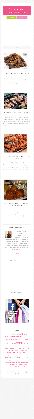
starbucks (25, 362)
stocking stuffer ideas (12, 364)
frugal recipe (18, 348)
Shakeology (13, 362)
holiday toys (26, 355)
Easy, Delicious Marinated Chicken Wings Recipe (17, 157)
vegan (15, 366)
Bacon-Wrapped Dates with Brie (17, 73)
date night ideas (11, 346)
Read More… (19, 249)
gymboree (15, 350)
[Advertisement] (17, 33)
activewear (16, 334)
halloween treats (21, 353)
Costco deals (13, 343)
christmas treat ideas (16, 337)
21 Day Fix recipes (9, 334)
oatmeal (18, 360)
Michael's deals (13, 360)
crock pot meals (25, 343)
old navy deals (23, 360)
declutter (18, 346)
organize (8, 362)
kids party (8, 360)
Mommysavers (17, 9)
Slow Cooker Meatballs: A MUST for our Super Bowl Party (17, 204)
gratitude (11, 350)
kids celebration (25, 357)
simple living (19, 362)
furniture (23, 348)
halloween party (11, 352)
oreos (27, 360)
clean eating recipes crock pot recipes (15, 339)
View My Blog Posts (17, 253)
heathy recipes (20, 355)
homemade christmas (13, 357)
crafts (19, 342)
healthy (7, 355)
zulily (24, 366)
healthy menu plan (13, 355)
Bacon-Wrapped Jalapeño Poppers (17, 112)
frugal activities (13, 348)
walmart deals (19, 366)
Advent (19, 334)
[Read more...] (24, 83)
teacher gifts (21, 364)
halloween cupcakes (22, 350)
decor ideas (23, 346)
